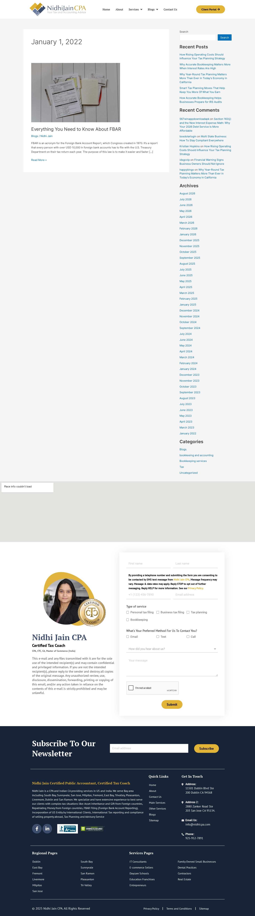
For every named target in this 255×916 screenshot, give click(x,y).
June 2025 (186, 275)
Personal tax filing (142, 612)
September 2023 (190, 392)
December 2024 (189, 310)
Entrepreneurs (138, 885)
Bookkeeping (139, 619)
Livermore (38, 879)
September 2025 (190, 257)
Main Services (157, 802)
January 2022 (188, 433)
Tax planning (199, 612)
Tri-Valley (86, 885)
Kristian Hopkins (190, 146)
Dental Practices (187, 867)
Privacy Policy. (196, 588)
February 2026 (188, 228)
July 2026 (186, 199)
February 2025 (188, 298)
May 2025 (186, 281)
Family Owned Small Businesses (197, 861)
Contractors (184, 873)
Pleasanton (87, 879)
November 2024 (189, 316)
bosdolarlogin (188, 136)
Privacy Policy (151, 908)
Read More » (39, 160)
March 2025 (187, 293)
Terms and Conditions (179, 908)
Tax (182, 466)
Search (184, 31)
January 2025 (188, 304)
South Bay (87, 861)
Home (106, 9)
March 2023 (187, 427)
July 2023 (186, 404)
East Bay (37, 867)
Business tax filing (172, 612)
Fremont (37, 873)
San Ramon (87, 873)
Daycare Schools (139, 873)
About (119, 9)
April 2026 (186, 216)
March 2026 (187, 222)
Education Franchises (142, 879)
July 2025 (186, 269)
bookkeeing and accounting (196, 455)
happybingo (187, 169)
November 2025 (189, 246)
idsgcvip (185, 159)
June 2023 (186, 410)
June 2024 (186, 339)
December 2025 (189, 240)
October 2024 (188, 322)
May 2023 (186, 415)
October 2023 (188, 386)
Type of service (136, 606)
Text (163, 636)
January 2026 (188, 234)
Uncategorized (189, 472)
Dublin (36, 861)
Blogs (151, 9)
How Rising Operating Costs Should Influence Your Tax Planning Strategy (205, 150)
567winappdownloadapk (194, 119)
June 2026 (186, 205)
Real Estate (184, 879)
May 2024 (186, 345)
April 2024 (186, 351)
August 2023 (187, 398)
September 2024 (190, 328)
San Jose (37, 891)
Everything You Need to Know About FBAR (76, 129)
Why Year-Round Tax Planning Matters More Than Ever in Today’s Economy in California (203, 78)
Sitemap (154, 820)
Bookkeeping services (193, 461)
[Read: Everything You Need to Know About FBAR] (75, 92)
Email (134, 636)
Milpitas (37, 885)
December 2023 (189, 374)
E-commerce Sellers (141, 867)
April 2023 (186, 421)
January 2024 (188, 369)
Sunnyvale (87, 867)
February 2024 (189, 363)
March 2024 (187, 357)
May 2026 (186, 211)
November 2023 (189, 380)
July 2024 (186, 334)
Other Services (157, 808)
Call (193, 636)
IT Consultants (138, 861)
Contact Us (170, 9)
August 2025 (187, 263)
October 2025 (188, 251)
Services (134, 9)
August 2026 (187, 193)
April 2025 (186, 287)
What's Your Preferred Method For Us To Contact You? (161, 631)
